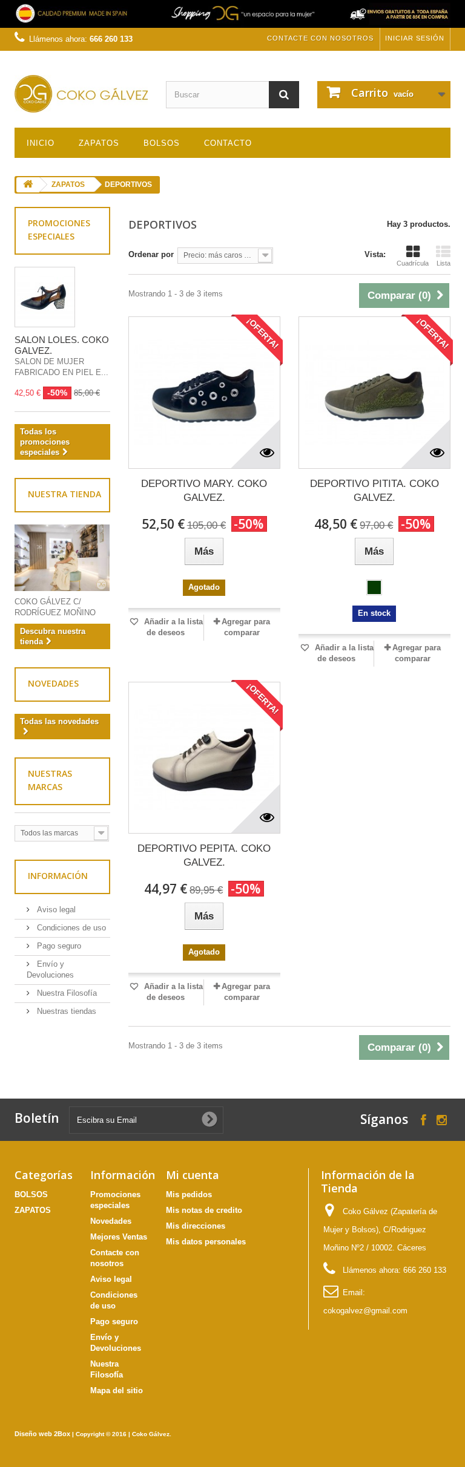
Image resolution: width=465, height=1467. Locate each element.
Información (58, 875)
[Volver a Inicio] (27, 184)
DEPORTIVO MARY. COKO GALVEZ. (204, 490)
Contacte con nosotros (320, 38)
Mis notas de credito (204, 1210)
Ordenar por (151, 254)
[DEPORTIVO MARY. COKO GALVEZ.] (204, 392)
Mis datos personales (206, 1241)
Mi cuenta (192, 1175)
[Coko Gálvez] (81, 94)
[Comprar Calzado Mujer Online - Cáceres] (232, 14)
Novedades (53, 683)
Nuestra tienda (64, 494)
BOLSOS (161, 143)
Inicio (40, 143)
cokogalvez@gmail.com (365, 1310)
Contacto (228, 143)
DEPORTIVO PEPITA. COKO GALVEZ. (204, 855)
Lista (443, 263)
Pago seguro (58, 945)
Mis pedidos (189, 1194)
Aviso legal (55, 909)
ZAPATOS (99, 143)
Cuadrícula (413, 263)
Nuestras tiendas (65, 1011)
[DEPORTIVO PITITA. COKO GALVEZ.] (374, 392)
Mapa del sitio (116, 1390)
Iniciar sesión (414, 38)
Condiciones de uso (70, 927)
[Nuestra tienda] (62, 557)
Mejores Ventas (118, 1236)
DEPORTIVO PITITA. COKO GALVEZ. (374, 490)
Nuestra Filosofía (66, 993)
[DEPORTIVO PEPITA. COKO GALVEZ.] (204, 758)
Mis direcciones (195, 1225)
